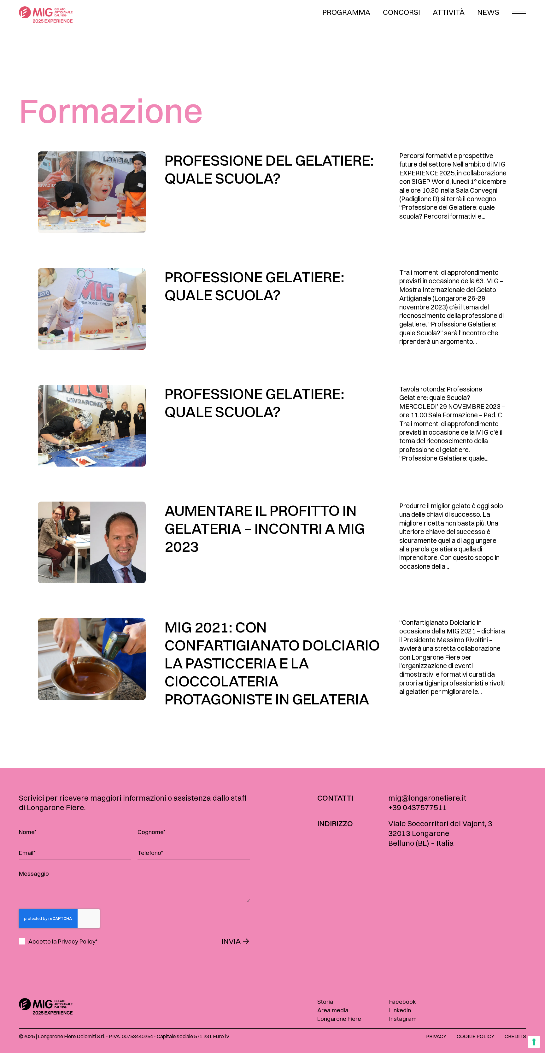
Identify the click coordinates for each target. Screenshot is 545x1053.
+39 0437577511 (417, 807)
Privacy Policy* (78, 941)
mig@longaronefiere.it (427, 798)
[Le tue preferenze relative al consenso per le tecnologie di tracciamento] (534, 1042)
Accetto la (63, 941)
